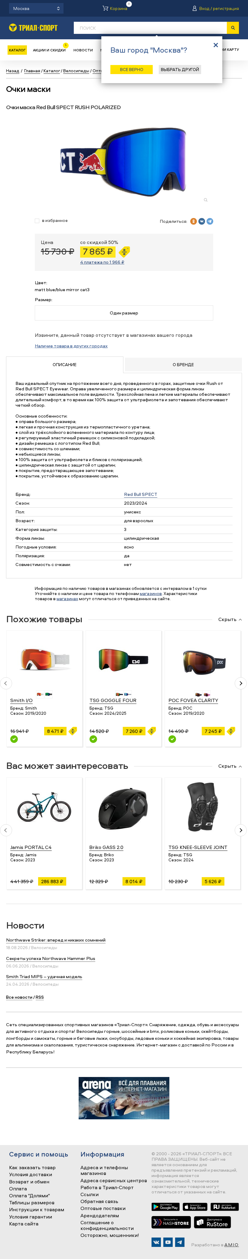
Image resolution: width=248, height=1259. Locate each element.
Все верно (131, 69)
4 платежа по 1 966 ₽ (102, 262)
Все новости (19, 997)
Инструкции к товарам (36, 1210)
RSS (40, 997)
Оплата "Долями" (29, 1196)
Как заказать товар (32, 1168)
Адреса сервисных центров (113, 1181)
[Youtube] (168, 1242)
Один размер (124, 313)
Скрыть (227, 619)
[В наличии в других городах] (14, 739)
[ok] (193, 221)
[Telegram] (179, 1242)
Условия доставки (30, 1175)
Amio (231, 1244)
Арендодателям (99, 1216)
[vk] (201, 221)
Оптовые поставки (103, 1208)
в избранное (55, 220)
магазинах (67, 598)
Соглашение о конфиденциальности (107, 1225)
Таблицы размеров (31, 1203)
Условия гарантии (30, 1217)
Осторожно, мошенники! (109, 1235)
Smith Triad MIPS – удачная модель (44, 976)
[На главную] (33, 27)
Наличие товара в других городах (71, 345)
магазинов (151, 593)
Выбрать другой (180, 69)
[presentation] (6, 683)
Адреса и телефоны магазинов (104, 1170)
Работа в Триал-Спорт (107, 1188)
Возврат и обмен (29, 1182)
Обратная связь (99, 1202)
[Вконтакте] (156, 1242)
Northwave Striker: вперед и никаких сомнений (56, 940)
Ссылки (89, 1195)
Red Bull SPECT (140, 494)
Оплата (18, 1189)
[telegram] (210, 221)
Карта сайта (23, 1224)
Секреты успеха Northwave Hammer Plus (50, 958)
